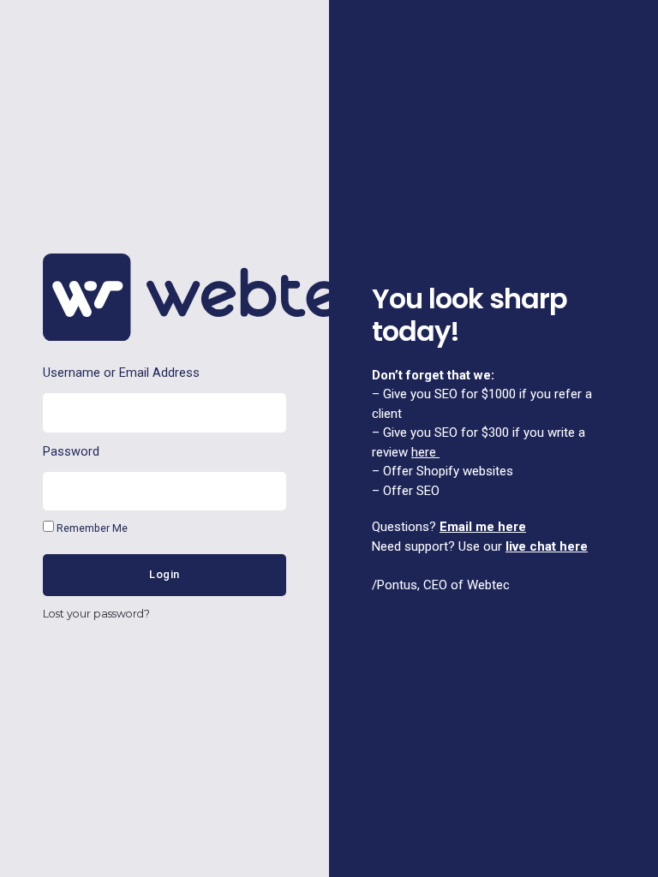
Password (71, 451)
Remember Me (91, 528)
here (423, 452)
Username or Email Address (121, 372)
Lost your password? (96, 613)
